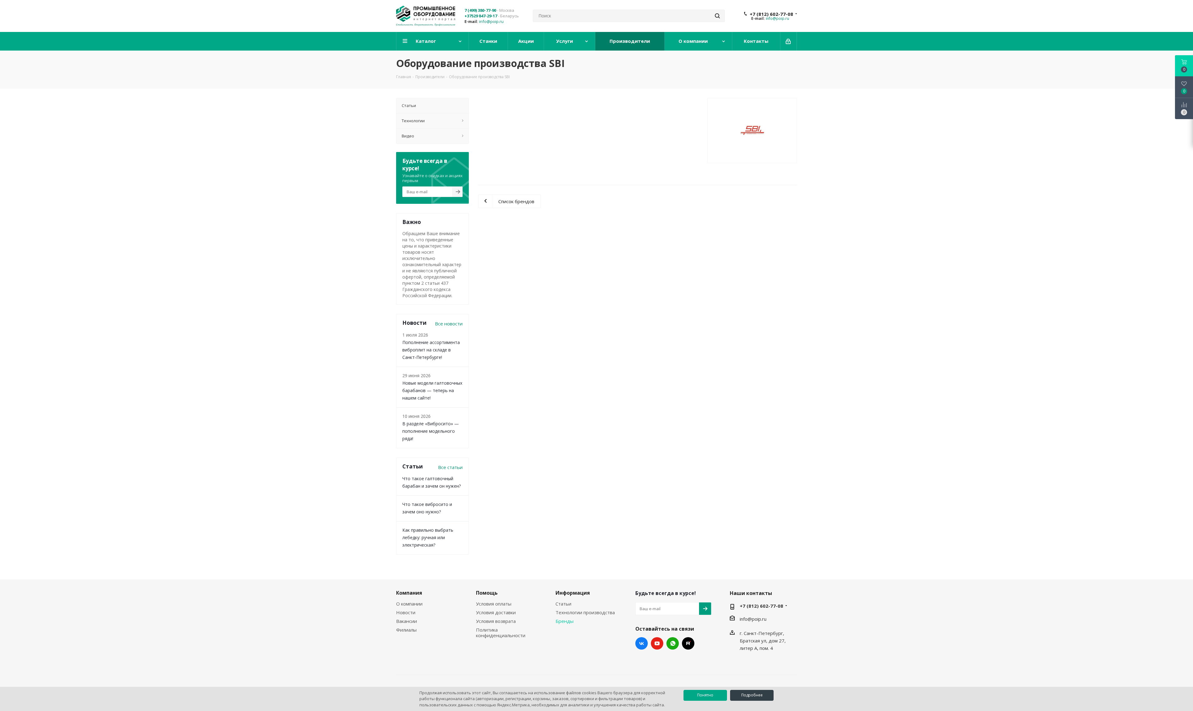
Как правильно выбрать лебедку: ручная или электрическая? (427, 537)
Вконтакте (641, 643)
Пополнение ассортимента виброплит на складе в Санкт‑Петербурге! (431, 349)
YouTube (657, 643)
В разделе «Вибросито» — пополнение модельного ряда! (430, 431)
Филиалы (406, 630)
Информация (572, 592)
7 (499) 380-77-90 (480, 10)
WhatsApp (672, 643)
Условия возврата (496, 621)
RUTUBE (688, 643)
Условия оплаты (493, 604)
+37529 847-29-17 (480, 16)
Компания (409, 592)
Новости (405, 612)
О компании (409, 604)
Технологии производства (585, 612)
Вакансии (406, 621)
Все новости (449, 323)
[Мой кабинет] (789, 41)
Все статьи (450, 467)
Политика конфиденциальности (500, 632)
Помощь (487, 592)
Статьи (563, 604)
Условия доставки (496, 612)
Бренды (564, 621)
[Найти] (717, 16)
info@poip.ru (491, 21)
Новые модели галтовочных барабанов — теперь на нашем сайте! (432, 390)
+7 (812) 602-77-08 (771, 14)
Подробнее (752, 695)
